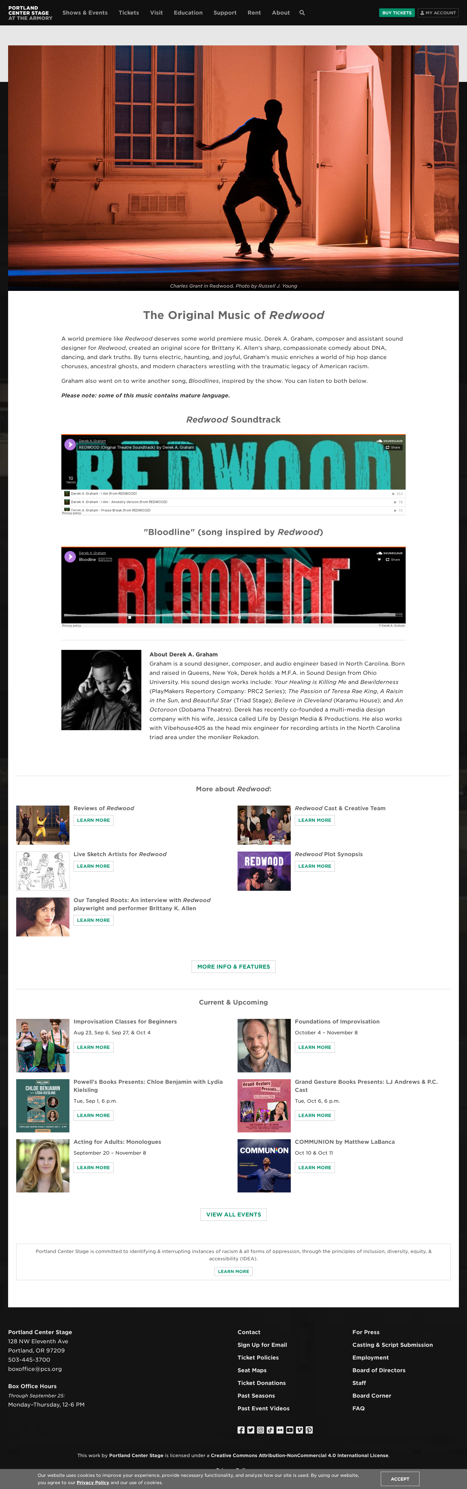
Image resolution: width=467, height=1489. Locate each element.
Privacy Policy (93, 1482)
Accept (400, 1479)
